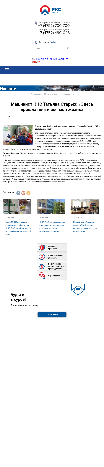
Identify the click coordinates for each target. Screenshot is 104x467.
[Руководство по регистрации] (36, 63)
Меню (52, 70)
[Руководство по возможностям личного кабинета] (39, 63)
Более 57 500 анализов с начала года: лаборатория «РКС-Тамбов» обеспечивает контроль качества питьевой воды (18, 228)
